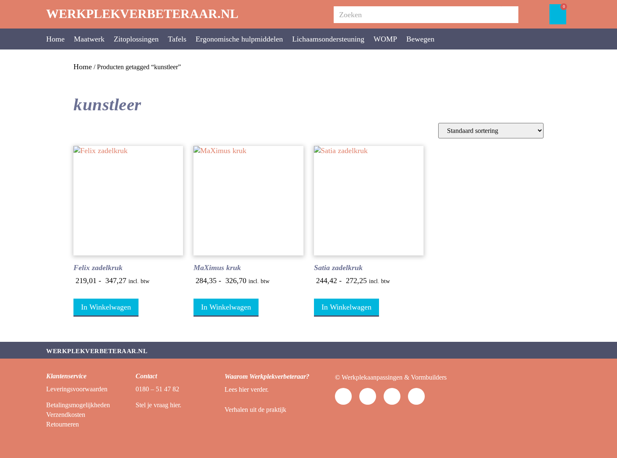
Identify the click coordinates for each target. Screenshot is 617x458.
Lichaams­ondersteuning (328, 39)
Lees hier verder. (247, 389)
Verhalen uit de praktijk (255, 409)
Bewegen (420, 39)
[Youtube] (343, 396)
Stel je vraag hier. (158, 405)
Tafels (177, 39)
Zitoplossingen (136, 39)
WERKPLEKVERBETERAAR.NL (142, 14)
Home (55, 39)
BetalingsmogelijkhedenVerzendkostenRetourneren (78, 414)
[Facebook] (392, 396)
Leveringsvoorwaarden (76, 389)
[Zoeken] (510, 14)
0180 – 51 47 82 (157, 389)
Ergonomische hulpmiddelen (239, 39)
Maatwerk (89, 39)
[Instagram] (416, 396)
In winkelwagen (106, 307)
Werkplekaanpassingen (372, 377)
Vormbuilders (429, 377)
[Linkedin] (367, 396)
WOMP (385, 39)
